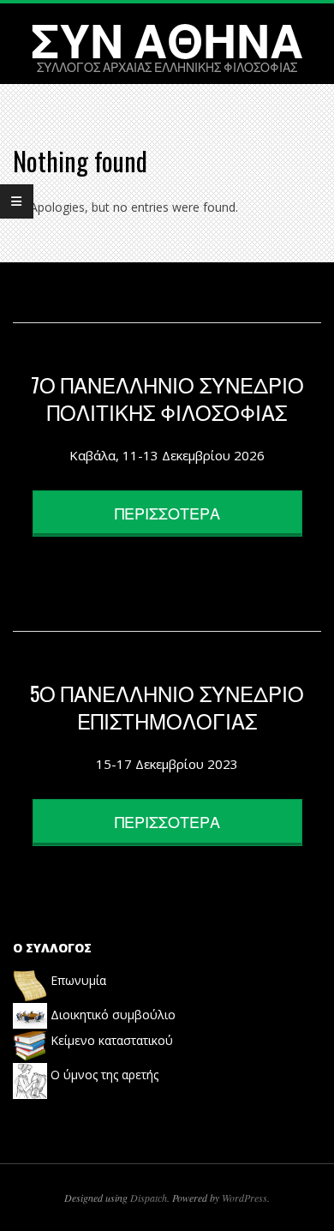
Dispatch (148, 1197)
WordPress (244, 1197)
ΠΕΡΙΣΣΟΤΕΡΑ (167, 512)
